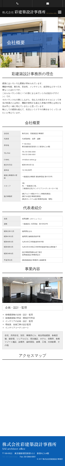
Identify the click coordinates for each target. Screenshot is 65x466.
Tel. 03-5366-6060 (10, 456)
